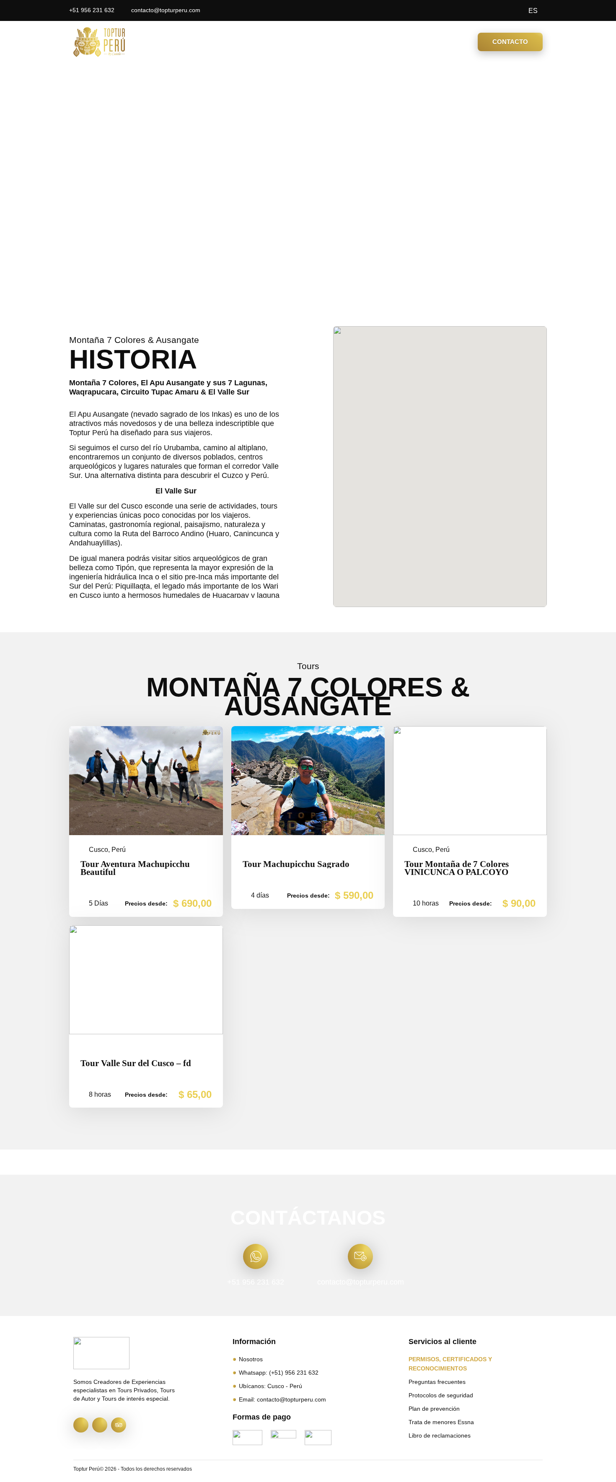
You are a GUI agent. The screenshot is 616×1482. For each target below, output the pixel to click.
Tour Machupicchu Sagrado (296, 864)
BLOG (375, 41)
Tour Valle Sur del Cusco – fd (135, 1063)
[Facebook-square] (80, 1425)
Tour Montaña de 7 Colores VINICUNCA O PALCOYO (456, 868)
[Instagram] (99, 1425)
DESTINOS (267, 41)
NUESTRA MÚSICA (431, 41)
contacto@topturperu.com (360, 1282)
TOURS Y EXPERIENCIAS (182, 41)
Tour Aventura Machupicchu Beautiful (135, 868)
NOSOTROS (330, 41)
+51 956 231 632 (255, 1282)
